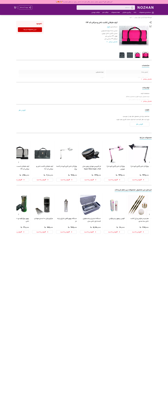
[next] (18, 162)
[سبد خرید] (15, 7)
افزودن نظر (22, 110)
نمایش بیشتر (147, 79)
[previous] (149, 162)
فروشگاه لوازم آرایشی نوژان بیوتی (143, 17)
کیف (131, 17)
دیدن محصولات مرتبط (30, 30)
